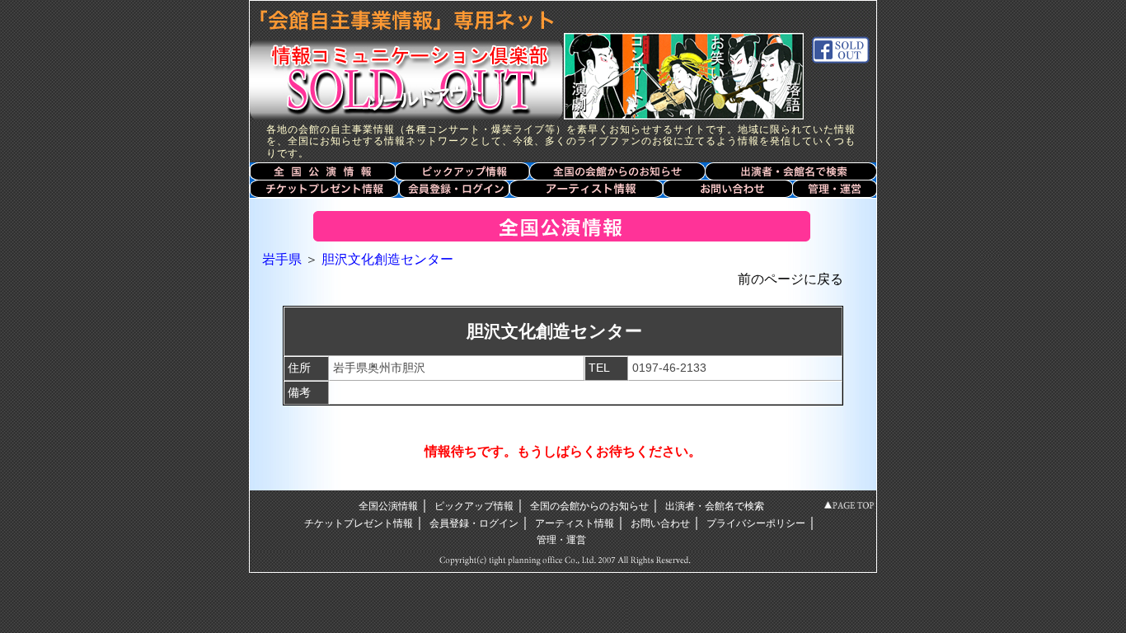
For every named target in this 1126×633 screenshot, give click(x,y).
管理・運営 (561, 540)
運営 (834, 189)
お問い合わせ (728, 189)
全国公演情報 (322, 171)
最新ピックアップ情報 (462, 171)
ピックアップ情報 (474, 506)
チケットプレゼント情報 (324, 189)
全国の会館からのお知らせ (617, 171)
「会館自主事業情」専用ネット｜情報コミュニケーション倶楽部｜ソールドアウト (402, 60)
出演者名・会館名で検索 (790, 171)
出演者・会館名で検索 (714, 506)
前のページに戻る (790, 279)
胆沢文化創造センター (387, 259)
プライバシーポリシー (755, 523)
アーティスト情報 (586, 189)
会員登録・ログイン (453, 189)
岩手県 (282, 259)
